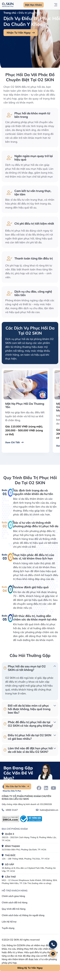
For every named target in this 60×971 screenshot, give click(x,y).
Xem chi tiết (12, 442)
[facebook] (39, 788)
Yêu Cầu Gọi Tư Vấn (15, 786)
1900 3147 (12, 809)
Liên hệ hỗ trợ (9, 921)
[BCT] (30, 819)
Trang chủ (9, 12)
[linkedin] (46, 788)
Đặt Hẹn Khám (33, 4)
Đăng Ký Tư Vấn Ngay (30, 967)
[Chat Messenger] (53, 953)
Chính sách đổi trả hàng (14, 902)
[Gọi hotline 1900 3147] (53, 944)
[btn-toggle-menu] (55, 4)
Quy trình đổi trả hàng (13, 908)
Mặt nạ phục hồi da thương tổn (24, 405)
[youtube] (53, 788)
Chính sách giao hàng (13, 896)
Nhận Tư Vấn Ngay (19, 32)
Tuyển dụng (8, 928)
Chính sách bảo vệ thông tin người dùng (23, 915)
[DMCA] (10, 818)
